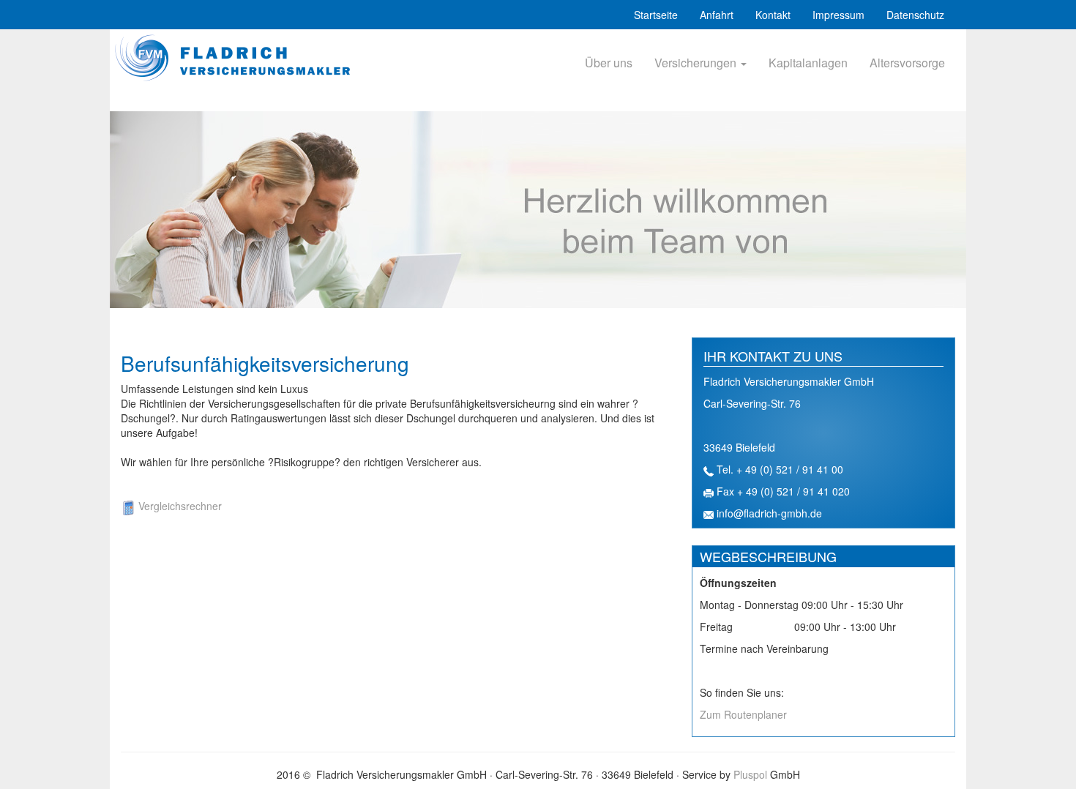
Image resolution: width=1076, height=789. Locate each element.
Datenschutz (915, 14)
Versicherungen (696, 62)
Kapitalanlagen (808, 62)
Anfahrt (716, 14)
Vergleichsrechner (178, 505)
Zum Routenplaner (743, 714)
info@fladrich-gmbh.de (769, 513)
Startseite (656, 14)
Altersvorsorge (907, 62)
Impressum (838, 14)
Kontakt (773, 14)
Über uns (608, 62)
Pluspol (750, 774)
